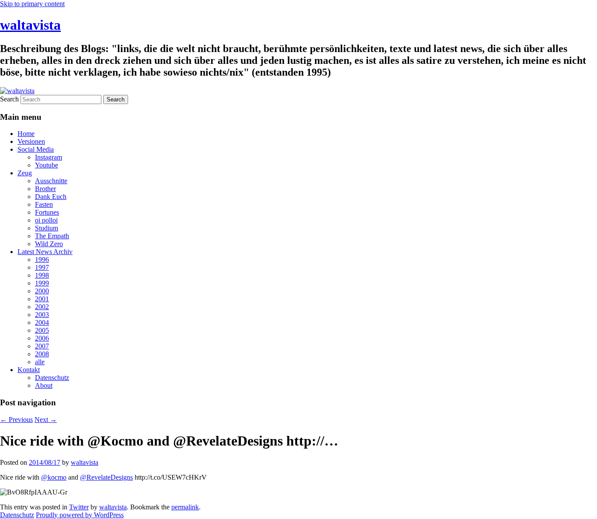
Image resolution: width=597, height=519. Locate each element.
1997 (42, 267)
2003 (42, 314)
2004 (42, 322)
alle (40, 362)
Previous (16, 419)
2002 (42, 306)
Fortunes (47, 212)
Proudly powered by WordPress (80, 515)
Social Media (35, 149)
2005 (42, 330)
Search (9, 99)
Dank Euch (50, 196)
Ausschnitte (51, 181)
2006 (42, 338)
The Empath (52, 236)
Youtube (46, 165)
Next (46, 419)
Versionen (31, 141)
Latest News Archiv (45, 251)
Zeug (24, 173)
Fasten (44, 204)
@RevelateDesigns (106, 477)
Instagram (48, 157)
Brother (45, 188)
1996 (42, 259)
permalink (185, 507)
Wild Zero (49, 243)
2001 (42, 299)
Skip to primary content (32, 3)
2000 (42, 291)
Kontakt (28, 369)
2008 (42, 354)
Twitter (79, 507)
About (43, 385)
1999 (42, 283)
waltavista (30, 25)
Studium (46, 228)
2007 (42, 346)
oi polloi (46, 220)
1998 (42, 275)
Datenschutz (52, 377)
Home (26, 133)
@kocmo (53, 477)
